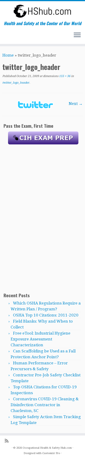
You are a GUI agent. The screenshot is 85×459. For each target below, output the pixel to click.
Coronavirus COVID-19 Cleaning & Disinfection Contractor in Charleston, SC (45, 405)
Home (8, 55)
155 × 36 (64, 76)
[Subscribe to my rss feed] (8, 440)
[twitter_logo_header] (35, 104)
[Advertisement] (43, 218)
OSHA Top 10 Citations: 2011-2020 (45, 315)
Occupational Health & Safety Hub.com (47, 447)
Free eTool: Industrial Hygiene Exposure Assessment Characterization (40, 339)
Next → (76, 103)
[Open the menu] (77, 35)
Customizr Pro (51, 453)
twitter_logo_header (15, 82)
